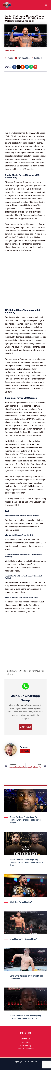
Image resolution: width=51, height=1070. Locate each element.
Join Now (25, 727)
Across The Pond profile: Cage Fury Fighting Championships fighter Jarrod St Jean (26, 862)
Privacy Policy (25, 1045)
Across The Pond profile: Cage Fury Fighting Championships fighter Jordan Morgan (25, 820)
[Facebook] (21, 1033)
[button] (14, 67)
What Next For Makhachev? (21, 902)
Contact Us (25, 1039)
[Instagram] (29, 1033)
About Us (25, 1042)
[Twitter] (25, 1033)
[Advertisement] (25, 105)
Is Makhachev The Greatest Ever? (23, 939)
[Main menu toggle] (46, 5)
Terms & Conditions (25, 1048)
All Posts (25, 751)
